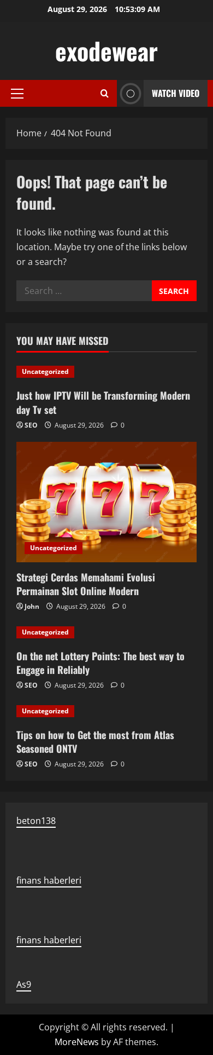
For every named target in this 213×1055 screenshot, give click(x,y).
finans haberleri (48, 880)
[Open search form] (104, 93)
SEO (31, 425)
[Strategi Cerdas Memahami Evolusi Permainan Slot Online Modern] (106, 502)
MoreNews (77, 1042)
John (32, 606)
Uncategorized (45, 371)
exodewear (106, 50)
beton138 (36, 821)
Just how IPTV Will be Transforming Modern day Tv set (103, 402)
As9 (23, 984)
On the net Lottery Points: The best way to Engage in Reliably (100, 663)
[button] (17, 93)
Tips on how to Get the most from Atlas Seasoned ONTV (95, 742)
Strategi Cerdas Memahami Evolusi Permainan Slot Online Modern (85, 584)
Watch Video (175, 93)
